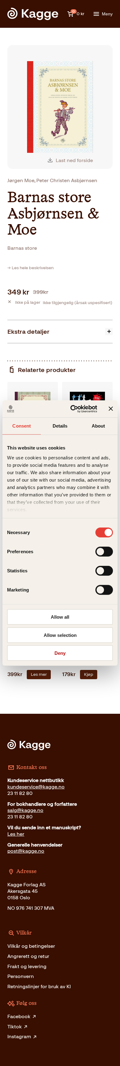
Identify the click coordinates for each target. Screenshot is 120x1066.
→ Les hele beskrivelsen (30, 267)
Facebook (18, 1016)
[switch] (104, 552)
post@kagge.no (25, 851)
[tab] (60, 331)
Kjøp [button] (88, 674)
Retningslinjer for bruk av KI (39, 986)
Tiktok (14, 1027)
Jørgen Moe (20, 180)
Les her (15, 834)
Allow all (60, 617)
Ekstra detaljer (28, 331)
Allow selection (60, 635)
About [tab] (98, 425)
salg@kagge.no (25, 810)
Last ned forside (74, 160)
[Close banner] (111, 409)
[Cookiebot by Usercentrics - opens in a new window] (72, 409)
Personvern (20, 976)
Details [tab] (60, 425)
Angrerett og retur (28, 956)
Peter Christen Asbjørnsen (66, 180)
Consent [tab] (21, 425)
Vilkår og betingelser (31, 946)
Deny (60, 653)
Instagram (19, 1036)
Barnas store (22, 248)
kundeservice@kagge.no (36, 787)
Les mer (39, 674)
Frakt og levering (26, 966)
